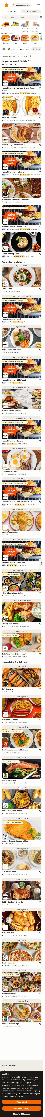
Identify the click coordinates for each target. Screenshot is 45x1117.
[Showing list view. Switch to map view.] (41, 17)
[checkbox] (5, 39)
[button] (5, 5)
